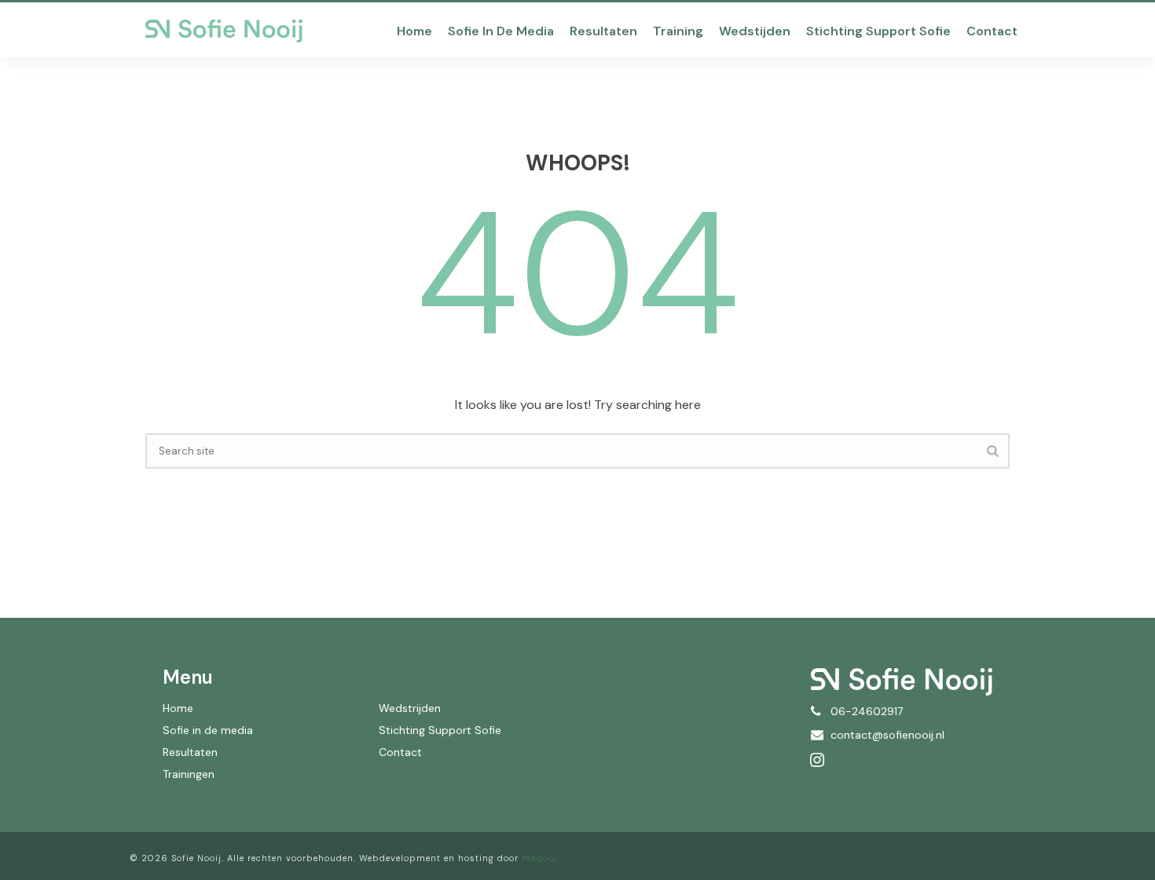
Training (678, 31)
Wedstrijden (410, 708)
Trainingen (188, 774)
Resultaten (603, 31)
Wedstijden (754, 31)
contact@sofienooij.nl (887, 735)
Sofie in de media (501, 31)
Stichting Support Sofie (878, 31)
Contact (992, 31)
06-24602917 (866, 711)
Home (414, 31)
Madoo (538, 858)
